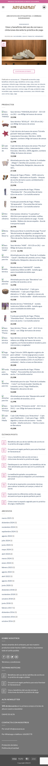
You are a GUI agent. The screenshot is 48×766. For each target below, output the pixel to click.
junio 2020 (6, 585)
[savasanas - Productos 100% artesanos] (24, 7)
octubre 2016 (7, 621)
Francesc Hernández (35, 36)
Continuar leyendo (24, 71)
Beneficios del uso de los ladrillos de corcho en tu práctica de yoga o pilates (26, 443)
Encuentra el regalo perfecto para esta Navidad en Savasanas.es (26, 450)
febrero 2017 (7, 608)
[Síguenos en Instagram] (8, 657)
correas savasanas (12, 89)
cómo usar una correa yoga (17, 86)
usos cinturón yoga (38, 91)
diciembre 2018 (8, 590)
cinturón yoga (14, 84)
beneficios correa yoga (26, 82)
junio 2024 (6, 545)
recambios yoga (7, 91)
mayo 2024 (6, 549)
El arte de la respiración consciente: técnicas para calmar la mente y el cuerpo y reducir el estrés (25, 486)
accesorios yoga (34, 79)
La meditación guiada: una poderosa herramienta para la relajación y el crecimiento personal (26, 476)
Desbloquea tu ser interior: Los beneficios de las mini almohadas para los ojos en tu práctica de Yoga (27, 466)
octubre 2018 (7, 599)
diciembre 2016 (8, 612)
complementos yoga (33, 86)
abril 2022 (6, 576)
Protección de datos (10, 745)
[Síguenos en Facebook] (4, 657)
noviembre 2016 (8, 617)
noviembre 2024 (8, 527)
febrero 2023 (7, 567)
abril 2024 (6, 554)
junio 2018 (6, 603)
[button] (3, 7)
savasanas (27, 91)
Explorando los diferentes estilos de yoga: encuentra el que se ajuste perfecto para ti (24, 495)
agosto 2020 (7, 581)
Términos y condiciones (11, 662)
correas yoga (23, 89)
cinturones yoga (24, 84)
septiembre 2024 (8, 531)
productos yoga (39, 89)
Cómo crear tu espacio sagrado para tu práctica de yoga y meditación (26, 502)
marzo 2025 (6, 518)
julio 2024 (6, 540)
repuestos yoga (18, 91)
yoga (15, 94)
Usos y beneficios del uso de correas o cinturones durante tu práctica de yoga (24, 28)
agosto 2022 (7, 572)
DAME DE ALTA (8, 714)
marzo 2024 (6, 558)
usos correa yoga (7, 94)
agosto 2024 (7, 536)
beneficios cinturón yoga (10, 82)
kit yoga (30, 89)
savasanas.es (24, 24)
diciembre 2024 (8, 522)
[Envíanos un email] (16, 657)
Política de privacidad (10, 748)
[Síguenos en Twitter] (12, 657)
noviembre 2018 (8, 594)
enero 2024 (6, 563)
